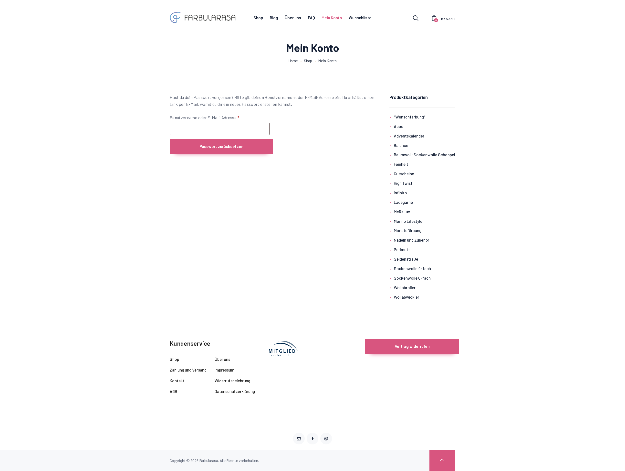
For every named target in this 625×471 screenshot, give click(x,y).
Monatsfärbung (407, 230)
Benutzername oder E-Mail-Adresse (216, 117)
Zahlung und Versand (188, 369)
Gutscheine (404, 173)
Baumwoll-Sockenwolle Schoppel (424, 154)
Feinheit (401, 164)
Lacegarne (403, 202)
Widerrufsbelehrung (232, 380)
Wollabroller (405, 287)
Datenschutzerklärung (235, 391)
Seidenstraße (406, 258)
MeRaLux (402, 211)
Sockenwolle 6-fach (412, 277)
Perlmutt (402, 249)
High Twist (403, 183)
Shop (308, 61)
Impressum (224, 369)
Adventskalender (409, 135)
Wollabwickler (406, 296)
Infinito (400, 192)
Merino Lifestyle (408, 221)
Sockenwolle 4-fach (412, 268)
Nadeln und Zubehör (411, 239)
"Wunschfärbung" (409, 116)
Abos (398, 126)
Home (293, 61)
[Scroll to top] (442, 460)
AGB (173, 391)
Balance (401, 145)
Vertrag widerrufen (412, 346)
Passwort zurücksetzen (221, 146)
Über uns (222, 359)
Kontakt (177, 380)
